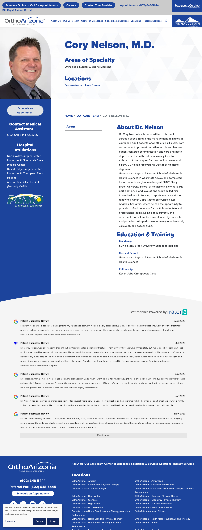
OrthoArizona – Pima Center (82, 85)
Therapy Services (152, 21)
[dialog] (32, 515)
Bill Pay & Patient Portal (17, 10)
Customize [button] (10, 521)
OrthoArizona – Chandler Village (89, 488)
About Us (56, 21)
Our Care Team (71, 21)
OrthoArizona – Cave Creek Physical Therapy (95, 484)
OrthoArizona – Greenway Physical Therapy (158, 500)
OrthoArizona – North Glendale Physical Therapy (97, 519)
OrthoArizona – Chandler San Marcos (154, 484)
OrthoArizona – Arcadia (84, 481)
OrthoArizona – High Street (86, 503)
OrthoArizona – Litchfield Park (87, 507)
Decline (39, 521)
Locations (136, 21)
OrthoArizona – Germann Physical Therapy (157, 496)
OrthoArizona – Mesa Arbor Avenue (153, 507)
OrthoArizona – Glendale (85, 500)
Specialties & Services (117, 21)
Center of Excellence (92, 21)
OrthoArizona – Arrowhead (149, 481)
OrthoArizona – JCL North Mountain (153, 503)
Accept (53, 521)
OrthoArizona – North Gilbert (150, 511)
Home (69, 116)
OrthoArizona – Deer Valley (86, 496)
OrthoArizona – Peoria (146, 522)
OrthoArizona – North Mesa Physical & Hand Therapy (162, 519)
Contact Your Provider (98, 5)
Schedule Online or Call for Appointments (31, 5)
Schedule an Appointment (25, 110)
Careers (71, 5)
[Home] (24, 21)
